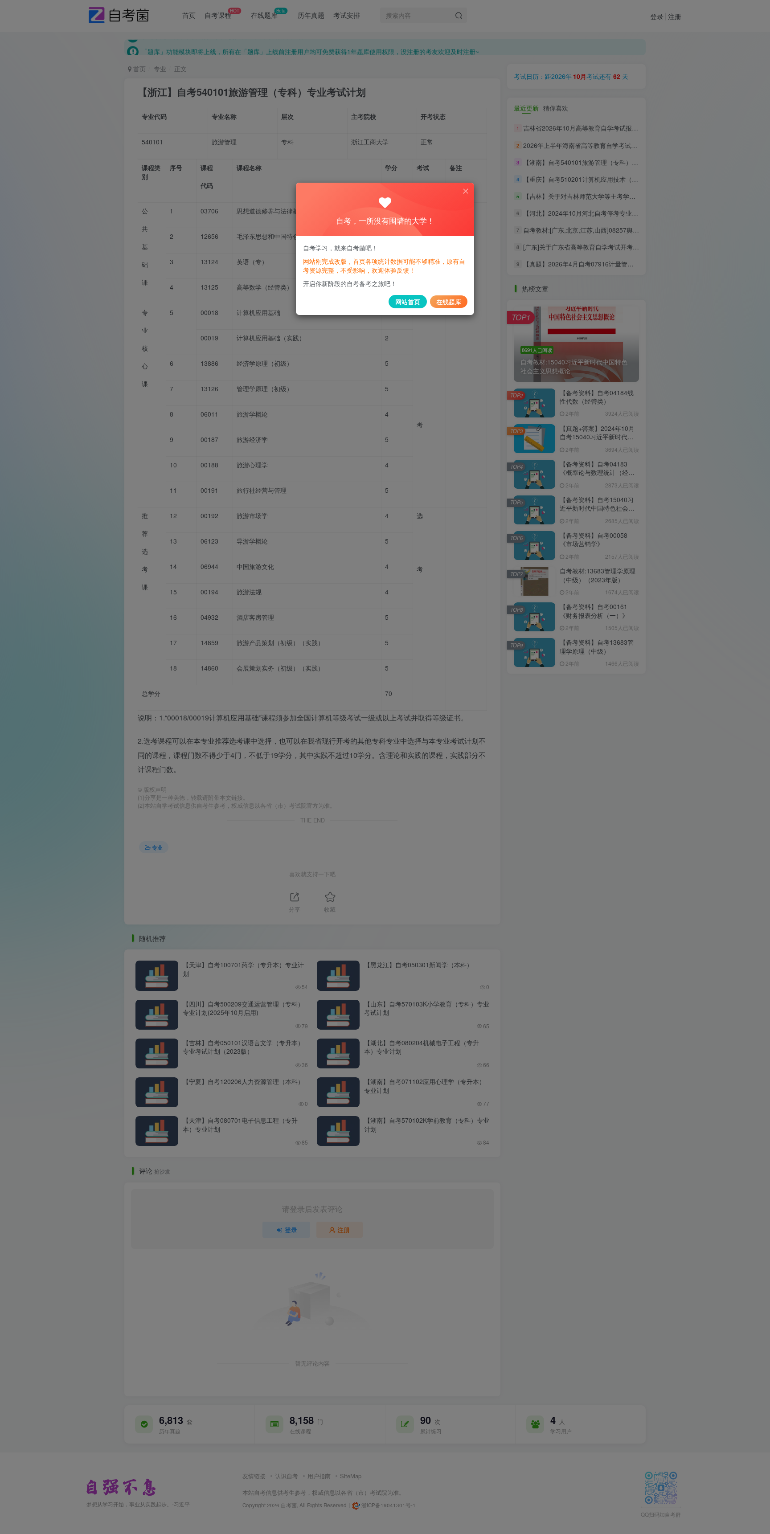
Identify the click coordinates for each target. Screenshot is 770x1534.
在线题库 (448, 301)
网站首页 (407, 301)
